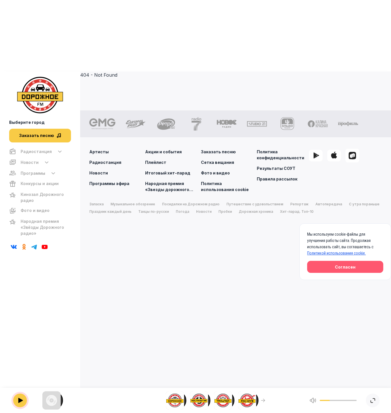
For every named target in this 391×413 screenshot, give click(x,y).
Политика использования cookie (225, 186)
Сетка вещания (217, 162)
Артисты (99, 151)
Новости (98, 172)
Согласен (345, 267)
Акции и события (163, 151)
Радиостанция (105, 162)
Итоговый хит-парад (167, 172)
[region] (40, 192)
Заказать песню (218, 151)
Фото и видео (215, 172)
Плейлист (155, 162)
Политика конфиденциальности (280, 154)
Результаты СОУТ (276, 168)
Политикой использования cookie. (336, 253)
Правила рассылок (277, 178)
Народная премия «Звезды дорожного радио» (167, 186)
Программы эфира (109, 183)
